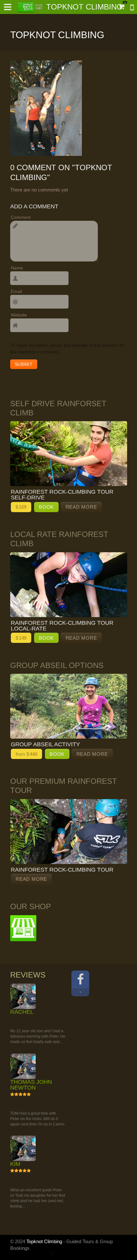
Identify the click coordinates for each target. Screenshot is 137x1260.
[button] (7, 7)
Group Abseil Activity (45, 744)
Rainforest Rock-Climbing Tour (62, 870)
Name (17, 267)
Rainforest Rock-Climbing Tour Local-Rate (62, 625)
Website (19, 314)
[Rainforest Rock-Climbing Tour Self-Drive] (68, 453)
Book (46, 507)
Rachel (21, 1042)
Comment (21, 217)
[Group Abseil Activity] (68, 706)
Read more (81, 507)
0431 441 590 (129, 8)
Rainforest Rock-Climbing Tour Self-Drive (62, 494)
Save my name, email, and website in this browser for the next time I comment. (67, 348)
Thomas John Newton (31, 1144)
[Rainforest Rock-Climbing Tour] (68, 831)
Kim (15, 1254)
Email (16, 291)
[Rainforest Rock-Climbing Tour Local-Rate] (68, 584)
